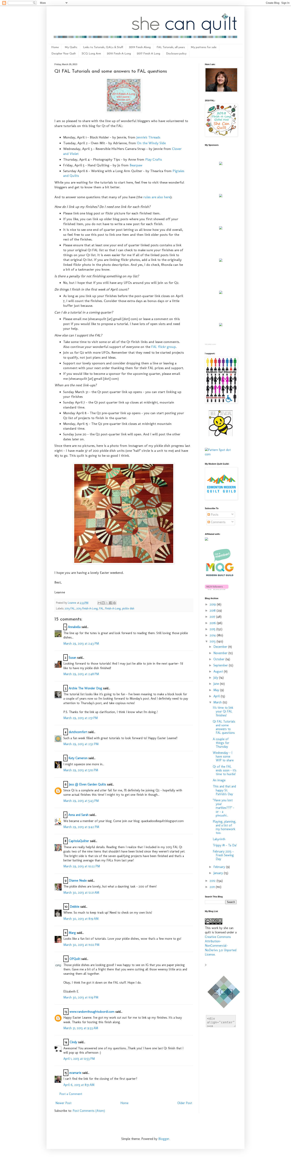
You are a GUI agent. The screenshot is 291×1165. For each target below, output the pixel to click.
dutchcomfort (78, 732)
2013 (213, 641)
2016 (213, 623)
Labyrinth (219, 839)
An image (219, 780)
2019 (213, 604)
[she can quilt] (124, 111)
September (221, 665)
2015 (213, 629)
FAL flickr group (163, 347)
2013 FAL (70, 608)
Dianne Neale (78, 880)
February (219, 867)
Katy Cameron (77, 758)
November (220, 653)
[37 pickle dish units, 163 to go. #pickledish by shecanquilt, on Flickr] (123, 563)
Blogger (163, 1139)
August (218, 671)
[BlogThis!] (103, 603)
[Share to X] (107, 603)
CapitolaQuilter (79, 841)
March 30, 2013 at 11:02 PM (81, 945)
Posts (214, 514)
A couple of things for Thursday (221, 742)
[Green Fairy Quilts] (220, 164)
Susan (72, 657)
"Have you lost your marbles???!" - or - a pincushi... (223, 807)
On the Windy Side (151, 143)
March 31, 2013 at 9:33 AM (80, 1028)
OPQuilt (74, 959)
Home (55, 47)
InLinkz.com (210, 344)
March (218, 702)
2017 (213, 616)
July (216, 677)
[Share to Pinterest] (114, 603)
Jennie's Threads (148, 137)
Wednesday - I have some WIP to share (223, 756)
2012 (213, 881)
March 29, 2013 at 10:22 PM (81, 866)
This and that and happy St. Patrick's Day (224, 790)
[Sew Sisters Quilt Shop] (220, 196)
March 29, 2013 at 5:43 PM (81, 801)
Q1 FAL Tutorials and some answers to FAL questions (224, 727)
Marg (72, 933)
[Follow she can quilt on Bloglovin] (216, 589)
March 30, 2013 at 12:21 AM (81, 892)
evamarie (75, 1073)
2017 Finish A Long (148, 53)
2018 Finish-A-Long (119, 53)
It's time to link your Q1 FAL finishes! (223, 711)
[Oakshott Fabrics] (220, 293)
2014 (213, 635)
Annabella (74, 627)
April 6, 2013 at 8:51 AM (78, 1085)
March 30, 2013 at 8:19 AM (81, 919)
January (218, 873)
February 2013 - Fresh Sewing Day (223, 855)
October (219, 659)
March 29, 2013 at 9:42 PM (81, 827)
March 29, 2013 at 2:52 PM (81, 744)
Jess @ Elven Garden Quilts (87, 784)
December (220, 647)
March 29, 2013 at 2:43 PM (81, 643)
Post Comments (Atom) (89, 1111)
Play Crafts (153, 159)
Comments (217, 522)
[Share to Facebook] (111, 603)
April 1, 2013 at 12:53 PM (79, 1059)
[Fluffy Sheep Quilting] (220, 260)
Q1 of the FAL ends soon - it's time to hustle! (224, 770)
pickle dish (128, 608)
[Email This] (99, 603)
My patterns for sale (203, 47)
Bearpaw (136, 165)
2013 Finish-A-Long (87, 608)
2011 (213, 887)
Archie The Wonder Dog (85, 688)
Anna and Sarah (78, 815)
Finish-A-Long (113, 608)
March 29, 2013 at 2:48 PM (81, 674)
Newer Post (63, 1103)
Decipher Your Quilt (63, 53)
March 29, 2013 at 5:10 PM (80, 770)
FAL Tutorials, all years (171, 47)
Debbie (74, 906)
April (217, 696)
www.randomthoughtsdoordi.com (91, 1011)
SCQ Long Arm (91, 53)
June (216, 684)
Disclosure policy (176, 53)
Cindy (73, 1042)
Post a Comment (70, 1094)
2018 (213, 610)
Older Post (184, 1103)
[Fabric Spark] (220, 325)
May (216, 690)
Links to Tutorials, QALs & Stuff (103, 47)
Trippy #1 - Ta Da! (225, 845)
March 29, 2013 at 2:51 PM (80, 718)
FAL (101, 608)
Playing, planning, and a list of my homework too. (224, 827)
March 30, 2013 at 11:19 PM (80, 997)
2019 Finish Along (140, 47)
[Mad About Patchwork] (220, 228)
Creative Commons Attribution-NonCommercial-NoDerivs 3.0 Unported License (220, 946)
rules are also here (156, 197)
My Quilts (71, 47)
